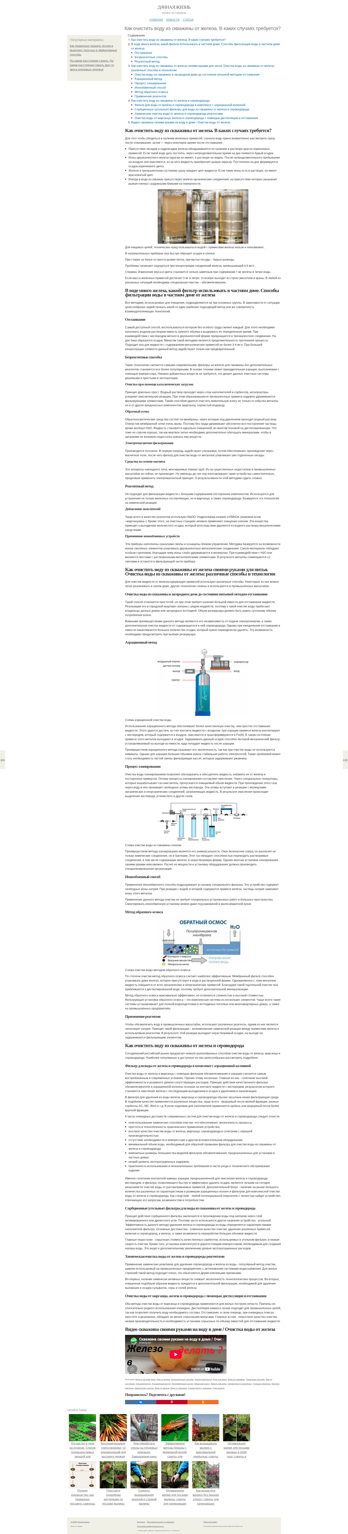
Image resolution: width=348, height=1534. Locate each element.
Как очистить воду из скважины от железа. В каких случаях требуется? (178, 40)
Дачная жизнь (174, 7)
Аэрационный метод (148, 79)
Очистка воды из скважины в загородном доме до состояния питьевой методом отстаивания (197, 74)
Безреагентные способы (151, 57)
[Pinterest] (171, 1402)
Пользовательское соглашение (160, 1522)
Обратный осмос (202, 1383)
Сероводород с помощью (200, 1388)
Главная (156, 19)
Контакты (141, 1522)
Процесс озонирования (150, 83)
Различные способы (255, 1379)
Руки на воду (219, 1388)
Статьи (188, 19)
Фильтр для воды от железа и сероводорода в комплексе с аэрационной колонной (190, 105)
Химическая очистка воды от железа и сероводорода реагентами (179, 113)
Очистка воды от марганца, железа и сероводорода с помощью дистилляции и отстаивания (196, 118)
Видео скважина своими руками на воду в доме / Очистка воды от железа (180, 122)
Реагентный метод (147, 61)
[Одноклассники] (203, 1402)
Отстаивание (143, 53)
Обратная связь (210, 1522)
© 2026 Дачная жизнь (80, 1522)
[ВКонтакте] (140, 1402)
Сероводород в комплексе (239, 1383)
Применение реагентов (150, 96)
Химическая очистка (144, 1388)
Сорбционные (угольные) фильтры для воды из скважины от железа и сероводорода (192, 109)
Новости (172, 19)
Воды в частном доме (145, 1379)
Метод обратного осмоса (151, 92)
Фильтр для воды (218, 1383)
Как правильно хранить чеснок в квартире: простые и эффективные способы (93, 50)
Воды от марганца (178, 1388)
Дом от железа (163, 1379)
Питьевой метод (143, 1383)
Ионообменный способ (150, 87)
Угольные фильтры (261, 1383)
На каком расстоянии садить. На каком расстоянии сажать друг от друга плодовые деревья (92, 65)
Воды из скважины (236, 1379)
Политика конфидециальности (150, 1526)
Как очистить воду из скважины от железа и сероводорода (170, 100)
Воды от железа (162, 1388)
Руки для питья (220, 1379)
